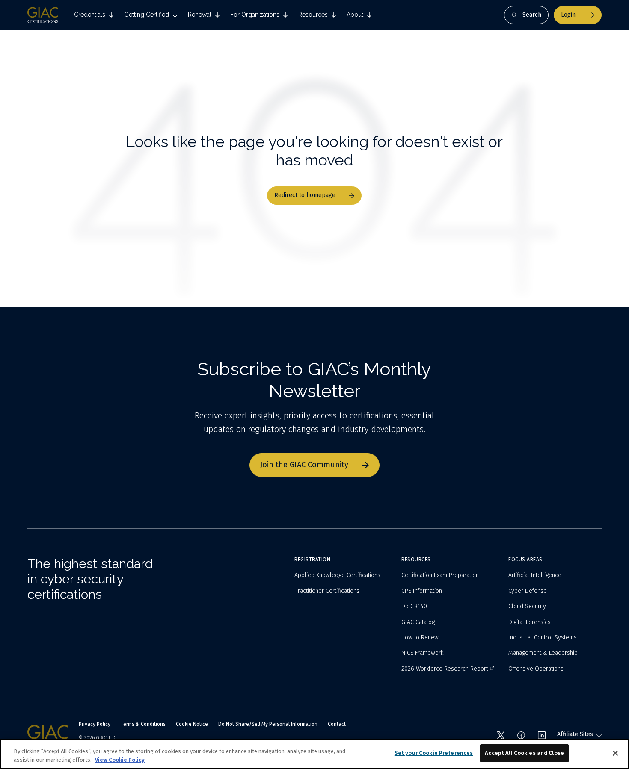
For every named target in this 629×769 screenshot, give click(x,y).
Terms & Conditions (143, 724)
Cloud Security (527, 606)
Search (531, 14)
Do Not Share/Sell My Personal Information (267, 724)
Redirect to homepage (304, 195)
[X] (500, 735)
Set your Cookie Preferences (434, 753)
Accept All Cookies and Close (524, 753)
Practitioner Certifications (326, 591)
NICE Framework (422, 653)
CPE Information (421, 591)
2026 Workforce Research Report (444, 668)
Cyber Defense (527, 591)
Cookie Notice (192, 724)
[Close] (615, 753)
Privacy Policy (94, 724)
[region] (314, 754)
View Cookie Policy (120, 760)
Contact (337, 724)
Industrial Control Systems (542, 637)
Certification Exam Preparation (440, 575)
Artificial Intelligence (534, 575)
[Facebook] (521, 735)
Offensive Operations (536, 668)
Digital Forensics (529, 622)
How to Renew (420, 637)
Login (568, 14)
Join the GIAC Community (304, 464)
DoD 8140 (414, 606)
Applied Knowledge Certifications (337, 575)
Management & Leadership (543, 653)
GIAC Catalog (418, 622)
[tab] (94, 15)
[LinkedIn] (542, 735)
